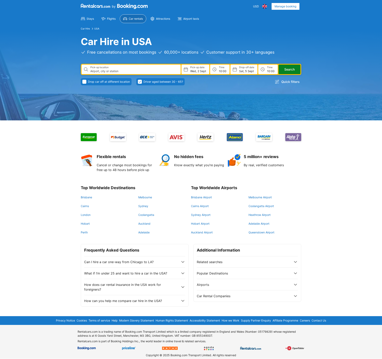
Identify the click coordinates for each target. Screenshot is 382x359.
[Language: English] (264, 6)
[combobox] (133, 71)
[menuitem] (87, 18)
